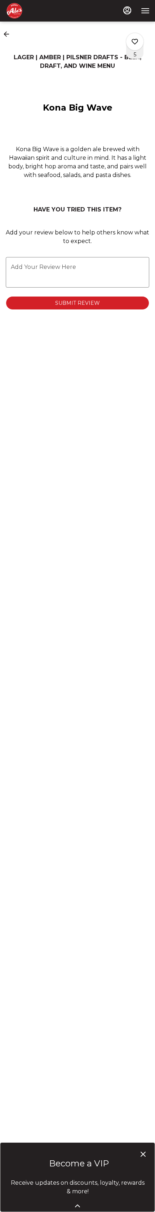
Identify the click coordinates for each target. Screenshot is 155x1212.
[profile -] (127, 10)
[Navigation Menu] (145, 11)
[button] (8, 34)
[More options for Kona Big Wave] (134, 41)
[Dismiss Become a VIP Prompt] (143, 1154)
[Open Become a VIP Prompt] (77, 1206)
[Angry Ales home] (37, 11)
